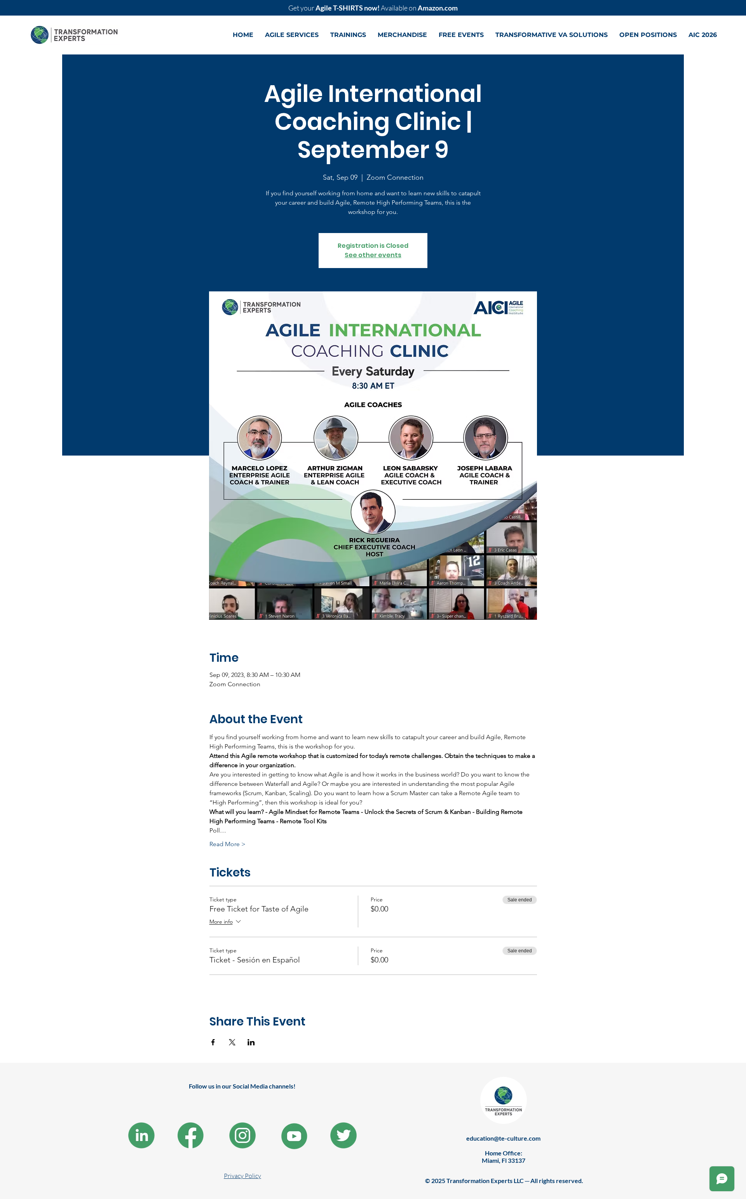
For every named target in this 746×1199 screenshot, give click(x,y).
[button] (291, 35)
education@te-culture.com (503, 1138)
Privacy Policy (242, 1176)
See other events (373, 255)
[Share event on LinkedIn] (251, 1042)
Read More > (227, 844)
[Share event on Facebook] (213, 1042)
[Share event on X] (232, 1042)
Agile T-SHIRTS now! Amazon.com (373, 8)
